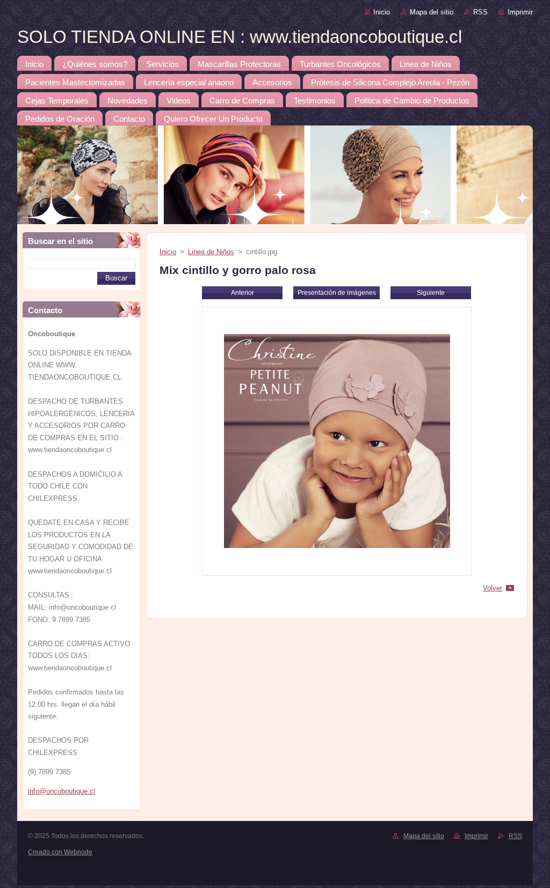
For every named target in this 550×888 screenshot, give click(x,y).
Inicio (381, 12)
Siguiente (431, 293)
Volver (492, 588)
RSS (480, 12)
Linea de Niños (211, 252)
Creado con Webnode (60, 852)
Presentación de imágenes (337, 293)
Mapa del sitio (431, 12)
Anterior (242, 293)
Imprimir (520, 12)
